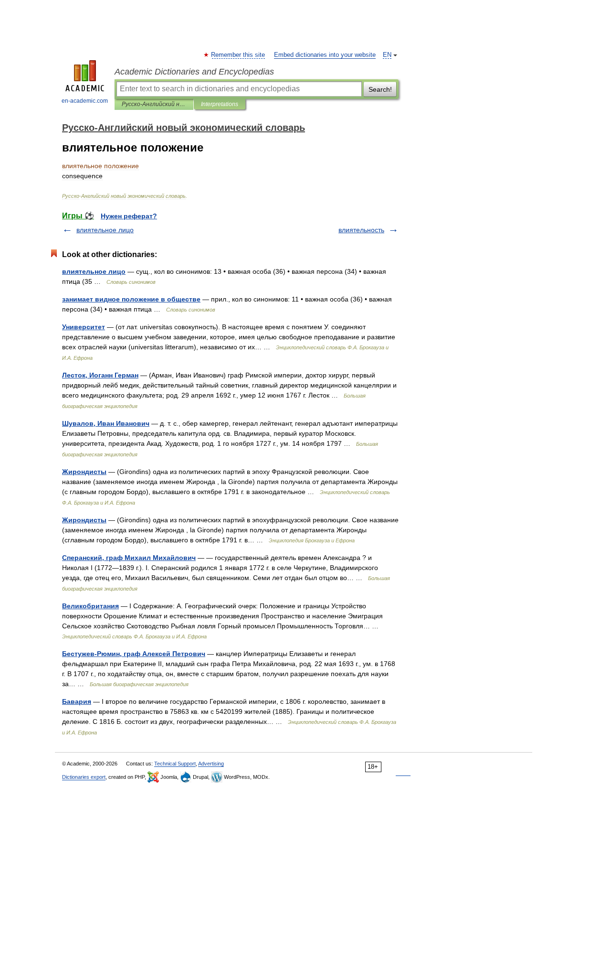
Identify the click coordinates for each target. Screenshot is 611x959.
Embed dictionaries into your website (325, 55)
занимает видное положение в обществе (131, 299)
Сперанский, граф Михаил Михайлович (129, 557)
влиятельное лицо (105, 230)
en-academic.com (85, 100)
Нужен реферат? (129, 216)
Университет (83, 327)
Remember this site (238, 55)
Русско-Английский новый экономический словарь (154, 104)
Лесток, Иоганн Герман (100, 375)
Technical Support (175, 763)
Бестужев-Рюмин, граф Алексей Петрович (133, 653)
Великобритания (90, 606)
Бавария (76, 701)
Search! (380, 89)
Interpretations (219, 104)
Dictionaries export (83, 777)
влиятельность (361, 230)
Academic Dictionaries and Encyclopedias (194, 71)
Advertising (211, 763)
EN (387, 55)
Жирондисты (84, 471)
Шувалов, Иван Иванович (105, 423)
